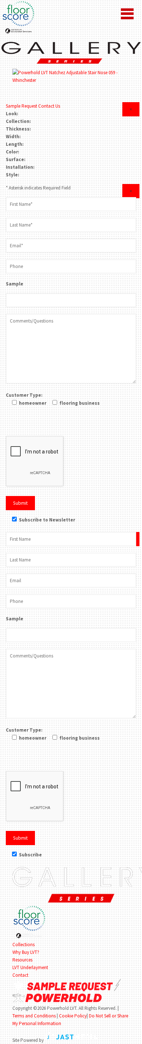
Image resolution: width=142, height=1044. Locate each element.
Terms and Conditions (34, 1016)
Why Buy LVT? (25, 952)
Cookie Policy (73, 1016)
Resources (22, 960)
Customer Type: (24, 395)
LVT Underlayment (30, 967)
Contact (20, 975)
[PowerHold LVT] (71, 52)
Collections (23, 944)
